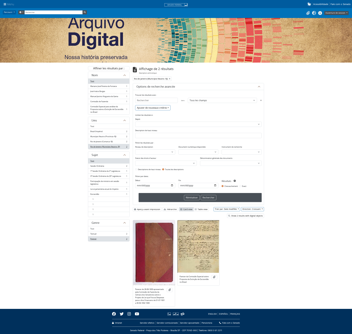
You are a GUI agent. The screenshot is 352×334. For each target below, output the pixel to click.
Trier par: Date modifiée (226, 209)
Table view (202, 209)
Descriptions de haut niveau (149, 169)
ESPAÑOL (223, 314)
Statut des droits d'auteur (145, 158)
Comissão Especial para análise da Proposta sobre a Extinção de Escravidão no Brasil (108, 109)
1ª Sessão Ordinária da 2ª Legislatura (108, 172)
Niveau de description (144, 147)
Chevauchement (231, 186)
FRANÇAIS (235, 314)
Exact (244, 186)
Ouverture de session (335, 13)
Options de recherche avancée (155, 86)
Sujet (95, 155)
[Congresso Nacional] (175, 314)
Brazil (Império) (108, 132)
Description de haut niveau (146, 130)
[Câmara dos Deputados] (170, 314)
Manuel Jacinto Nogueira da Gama (108, 97)
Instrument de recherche (232, 147)
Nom (95, 75)
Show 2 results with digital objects (247, 215)
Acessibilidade (320, 4)
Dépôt (137, 119)
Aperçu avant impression (148, 209)
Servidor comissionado (167, 323)
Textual (108, 234)
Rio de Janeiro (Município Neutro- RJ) (108, 147)
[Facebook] (115, 314)
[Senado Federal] (176, 5)
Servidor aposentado (189, 323)
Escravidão (108, 195)
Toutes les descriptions (174, 169)
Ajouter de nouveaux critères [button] (152, 107)
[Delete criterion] (261, 100)
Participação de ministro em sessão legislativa (108, 182)
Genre (95, 223)
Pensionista (207, 323)
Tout (92, 81)
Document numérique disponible (192, 147)
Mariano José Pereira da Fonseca (108, 87)
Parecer (108, 239)
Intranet (118, 323)
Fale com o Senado (341, 4)
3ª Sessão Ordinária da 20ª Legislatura (108, 177)
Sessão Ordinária (108, 167)
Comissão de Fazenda (108, 102)
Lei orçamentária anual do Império (108, 190)
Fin (179, 180)
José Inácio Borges (108, 92)
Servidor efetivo (147, 323)
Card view (187, 209)
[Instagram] (129, 314)
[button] (309, 4)
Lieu (94, 120)
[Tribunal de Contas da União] (182, 314)
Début (137, 180)
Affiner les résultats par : (108, 68)
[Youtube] (136, 314)
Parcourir (8, 12)
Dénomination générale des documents (216, 158)
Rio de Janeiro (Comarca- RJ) (108, 142)
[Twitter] (122, 314)
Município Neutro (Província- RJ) (108, 137)
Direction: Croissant (251, 209)
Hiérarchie (172, 209)
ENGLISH (212, 314)
